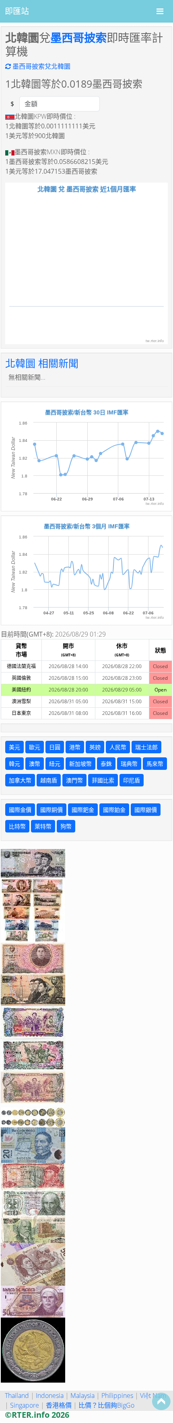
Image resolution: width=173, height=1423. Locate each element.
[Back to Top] (161, 1401)
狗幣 (66, 826)
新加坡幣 (80, 763)
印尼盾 (131, 780)
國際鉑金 (114, 809)
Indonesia (50, 1395)
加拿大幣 (20, 780)
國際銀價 (145, 809)
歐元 (34, 747)
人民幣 (117, 747)
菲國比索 (103, 780)
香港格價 (59, 1405)
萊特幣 (43, 826)
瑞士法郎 (146, 747)
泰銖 (106, 763)
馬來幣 (154, 763)
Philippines (117, 1395)
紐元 (54, 763)
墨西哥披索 (78, 37)
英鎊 (95, 747)
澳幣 (34, 763)
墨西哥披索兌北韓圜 (40, 66)
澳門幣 (74, 780)
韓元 (14, 763)
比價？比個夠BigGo (106, 1405)
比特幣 (17, 826)
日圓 (54, 747)
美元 (14, 747)
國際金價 (20, 809)
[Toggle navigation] (160, 11)
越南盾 (48, 780)
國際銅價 (51, 809)
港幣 (74, 747)
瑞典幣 (129, 763)
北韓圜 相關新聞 (41, 363)
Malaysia (82, 1395)
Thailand (17, 1395)
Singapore (24, 1405)
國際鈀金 (83, 809)
